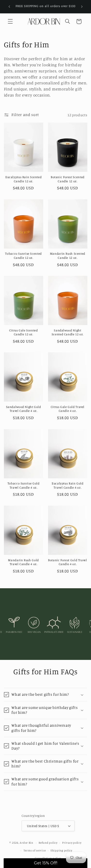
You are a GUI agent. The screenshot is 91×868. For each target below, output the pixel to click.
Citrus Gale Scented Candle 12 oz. (23, 332)
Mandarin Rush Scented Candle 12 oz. (67, 255)
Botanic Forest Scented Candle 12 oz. (67, 179)
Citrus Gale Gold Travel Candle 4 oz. (68, 409)
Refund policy (48, 842)
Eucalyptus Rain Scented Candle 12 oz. (23, 179)
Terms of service (35, 850)
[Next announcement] (81, 6)
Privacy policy (71, 842)
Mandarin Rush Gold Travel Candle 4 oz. (23, 562)
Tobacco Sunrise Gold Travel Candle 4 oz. (24, 485)
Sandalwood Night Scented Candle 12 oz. (67, 332)
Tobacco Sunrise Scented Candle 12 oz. (23, 255)
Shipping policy (61, 850)
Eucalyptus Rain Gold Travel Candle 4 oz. (67, 485)
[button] (10, 21)
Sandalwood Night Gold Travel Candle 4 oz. (23, 409)
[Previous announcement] (9, 6)
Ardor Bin (27, 842)
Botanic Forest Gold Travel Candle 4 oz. (67, 562)
